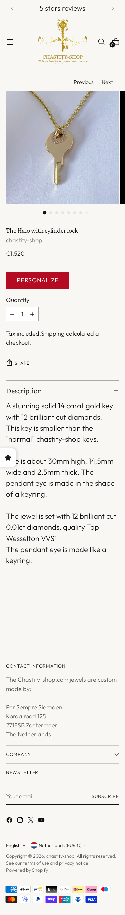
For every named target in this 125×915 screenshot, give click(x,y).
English (13, 845)
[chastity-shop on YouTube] (42, 821)
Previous (84, 82)
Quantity (17, 300)
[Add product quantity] (32, 314)
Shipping (53, 333)
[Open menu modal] (9, 41)
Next (107, 82)
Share (22, 363)
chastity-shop (24, 240)
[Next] (112, 8)
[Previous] (12, 8)
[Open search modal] (101, 41)
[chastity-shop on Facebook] (10, 821)
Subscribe (105, 796)
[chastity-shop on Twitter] (31, 821)
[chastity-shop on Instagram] (21, 821)
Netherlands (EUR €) (60, 845)
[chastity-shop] (63, 41)
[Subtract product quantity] (12, 314)
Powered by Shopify (27, 870)
